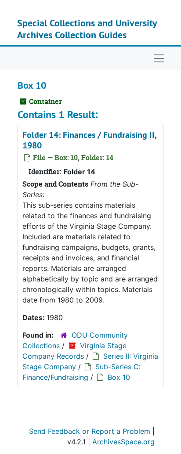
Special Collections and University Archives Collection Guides (87, 28)
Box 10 (119, 377)
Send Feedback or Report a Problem (89, 431)
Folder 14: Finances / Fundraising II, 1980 (89, 140)
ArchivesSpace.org (123, 441)
